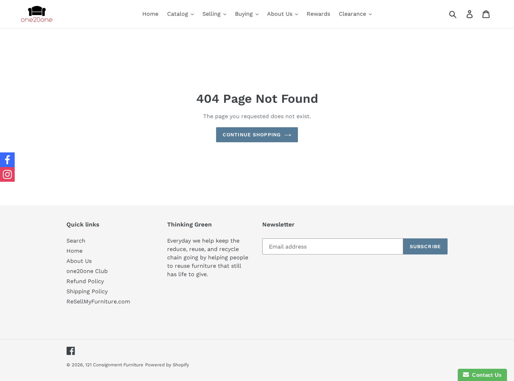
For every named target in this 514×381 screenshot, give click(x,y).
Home (74, 250)
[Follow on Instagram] (7, 174)
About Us (79, 261)
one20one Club (87, 271)
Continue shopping (252, 134)
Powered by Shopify (167, 364)
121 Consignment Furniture (114, 364)
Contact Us (485, 375)
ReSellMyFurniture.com (98, 301)
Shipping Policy (87, 291)
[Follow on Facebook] (7, 159)
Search (75, 240)
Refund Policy (85, 281)
